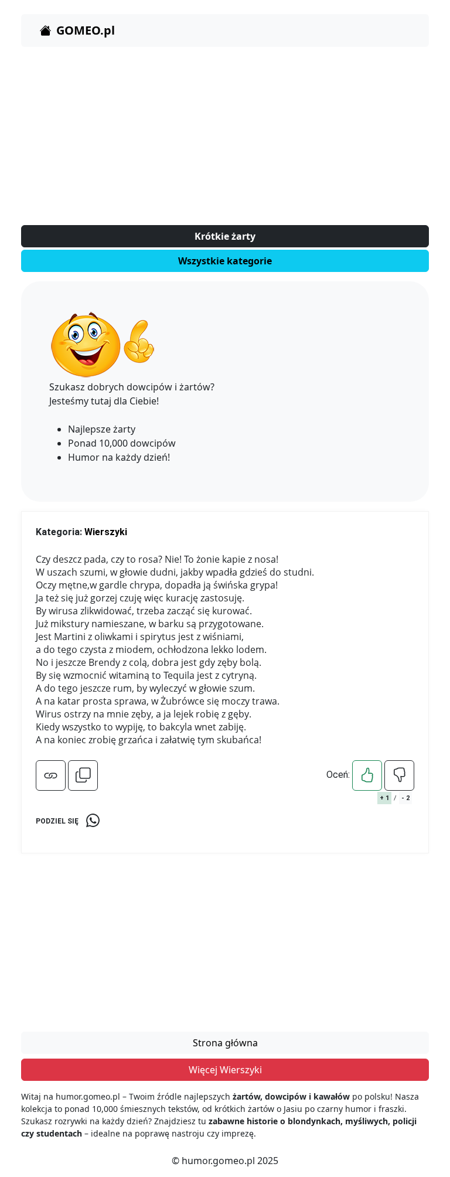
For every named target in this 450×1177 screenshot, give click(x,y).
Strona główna (225, 1042)
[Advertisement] (225, 138)
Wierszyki (105, 532)
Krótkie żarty (225, 236)
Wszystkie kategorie (225, 260)
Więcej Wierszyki (225, 1069)
